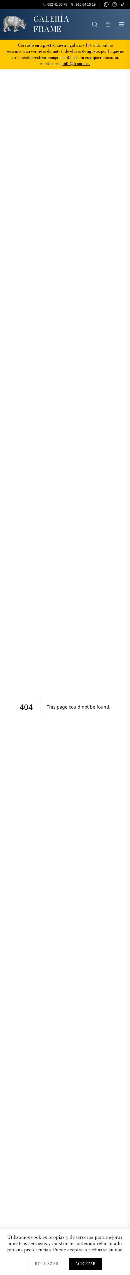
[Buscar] (95, 24)
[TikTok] (123, 4)
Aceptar (85, 1264)
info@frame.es (76, 64)
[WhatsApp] (106, 4)
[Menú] (121, 24)
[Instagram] (114, 4)
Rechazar (46, 1264)
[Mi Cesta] (108, 24)
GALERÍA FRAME (51, 24)
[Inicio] (14, 24)
